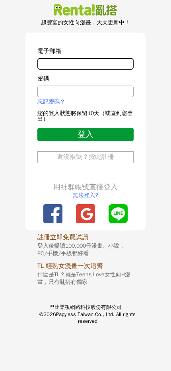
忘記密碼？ (51, 102)
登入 (85, 134)
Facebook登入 (52, 213)
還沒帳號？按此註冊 (85, 157)
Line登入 (118, 213)
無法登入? (85, 195)
